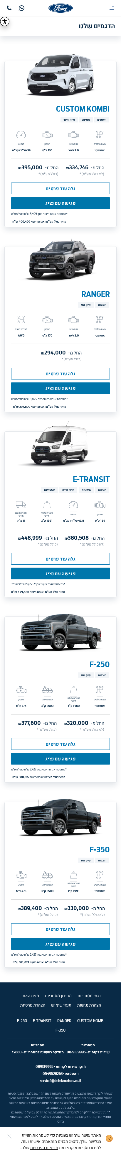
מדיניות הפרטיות (44, 1148)
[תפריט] (112, 8)
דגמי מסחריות (89, 996)
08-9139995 (76, 1052)
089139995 (44, 1066)
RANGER (95, 294)
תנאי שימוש (61, 1005)
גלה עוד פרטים (60, 188)
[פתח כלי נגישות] (4, 21)
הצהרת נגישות (89, 1005)
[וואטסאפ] (21, 8)
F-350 (100, 849)
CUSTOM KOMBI (83, 109)
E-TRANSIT (91, 479)
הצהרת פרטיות (32, 1005)
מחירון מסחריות (58, 996)
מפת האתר (30, 996)
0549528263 (53, 1073)
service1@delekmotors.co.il (60, 1080)
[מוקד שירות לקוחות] (9, 8)
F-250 (100, 664)
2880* (17, 1052)
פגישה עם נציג (61, 203)
